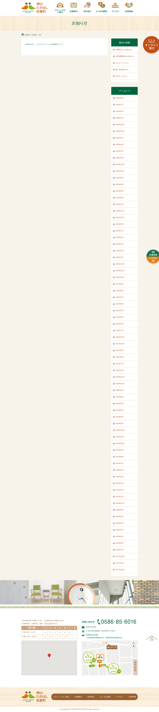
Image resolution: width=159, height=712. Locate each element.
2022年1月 (119, 330)
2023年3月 (119, 244)
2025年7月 (119, 151)
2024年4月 (119, 191)
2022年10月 (120, 277)
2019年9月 (119, 450)
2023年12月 (120, 211)
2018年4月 (119, 530)
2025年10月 (120, 131)
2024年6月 (119, 184)
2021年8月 (119, 357)
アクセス (120, 697)
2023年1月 (119, 257)
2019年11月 (120, 437)
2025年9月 (119, 138)
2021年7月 (119, 364)
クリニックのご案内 (61, 697)
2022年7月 (119, 297)
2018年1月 (119, 550)
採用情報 (132, 697)
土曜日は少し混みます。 (125, 49)
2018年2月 (119, 543)
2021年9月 (119, 350)
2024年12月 (120, 164)
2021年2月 (119, 370)
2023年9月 (119, 224)
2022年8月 (119, 290)
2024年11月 (120, 171)
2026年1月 (119, 118)
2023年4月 (119, 237)
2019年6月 (119, 470)
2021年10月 (120, 344)
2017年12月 (120, 556)
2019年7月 (119, 463)
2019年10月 (120, 443)
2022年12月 (120, 264)
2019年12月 (120, 430)
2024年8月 (119, 178)
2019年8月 (119, 457)
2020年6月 (119, 403)
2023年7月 (119, 231)
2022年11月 (120, 271)
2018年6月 (119, 523)
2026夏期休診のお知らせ (125, 56)
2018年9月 (119, 510)
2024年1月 (119, 204)
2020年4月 (119, 417)
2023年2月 (119, 251)
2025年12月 (120, 124)
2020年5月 (119, 410)
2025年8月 (119, 144)
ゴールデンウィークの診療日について (50, 44)
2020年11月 (120, 384)
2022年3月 (119, 317)
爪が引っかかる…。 (123, 76)
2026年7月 (119, 105)
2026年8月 (119, 98)
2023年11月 (120, 217)
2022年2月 (119, 324)
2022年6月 (119, 304)
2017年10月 (120, 570)
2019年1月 (119, 496)
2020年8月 (119, 397)
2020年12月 (120, 377)
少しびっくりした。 (123, 63)
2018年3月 (119, 536)
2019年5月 (119, 477)
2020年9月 (119, 390)
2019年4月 (119, 483)
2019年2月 (119, 490)
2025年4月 (119, 158)
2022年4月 (119, 310)
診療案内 (78, 697)
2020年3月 (119, 423)
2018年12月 (120, 503)
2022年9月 (119, 284)
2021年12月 (120, 337)
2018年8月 (119, 516)
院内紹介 (91, 697)
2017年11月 (120, 563)
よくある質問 (105, 697)
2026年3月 (119, 111)
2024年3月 (119, 198)
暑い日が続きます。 (123, 69)
